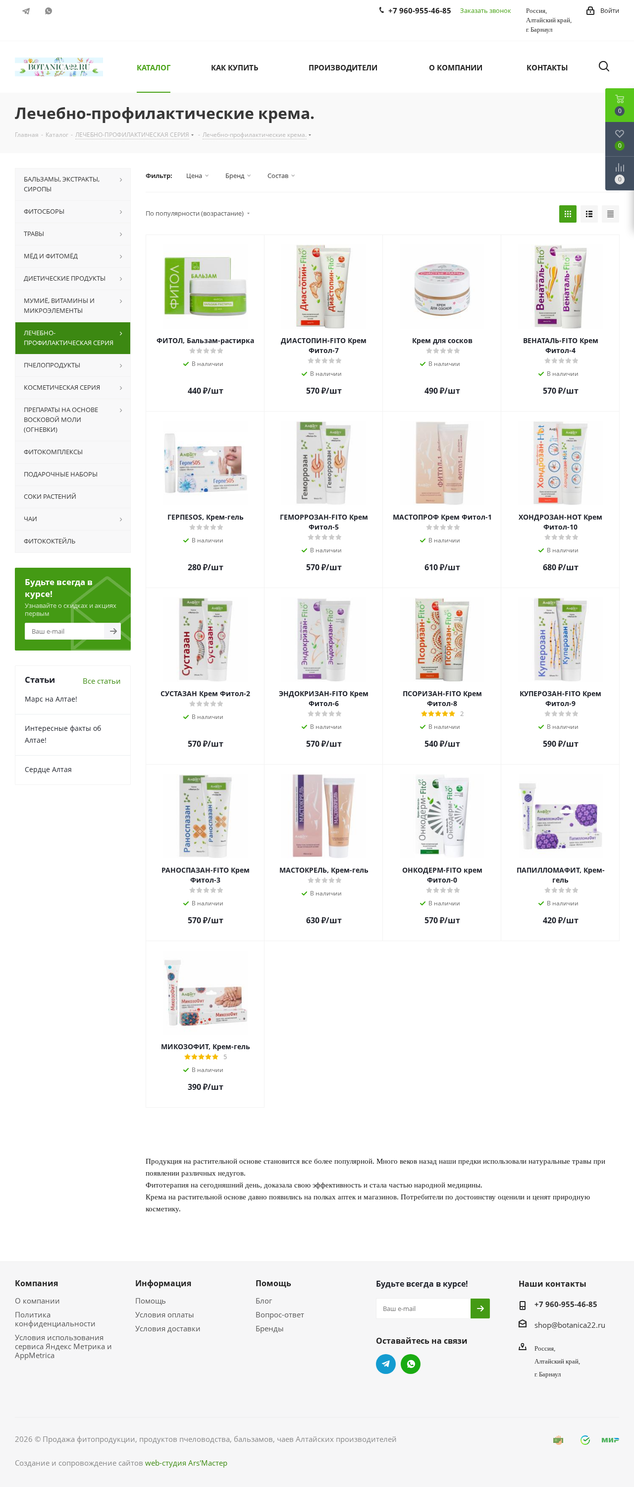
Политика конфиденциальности (55, 1318)
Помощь (150, 1301)
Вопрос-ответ (280, 1314)
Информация (163, 1283)
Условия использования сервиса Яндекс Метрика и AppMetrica (63, 1346)
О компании (37, 1301)
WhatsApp (48, 11)
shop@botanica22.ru (569, 1325)
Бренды (270, 1328)
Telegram (26, 11)
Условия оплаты (164, 1314)
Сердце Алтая (48, 769)
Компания (36, 1283)
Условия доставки (168, 1328)
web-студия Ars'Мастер (186, 1463)
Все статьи (102, 681)
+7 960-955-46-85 (565, 1304)
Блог (264, 1301)
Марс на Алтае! (51, 699)
